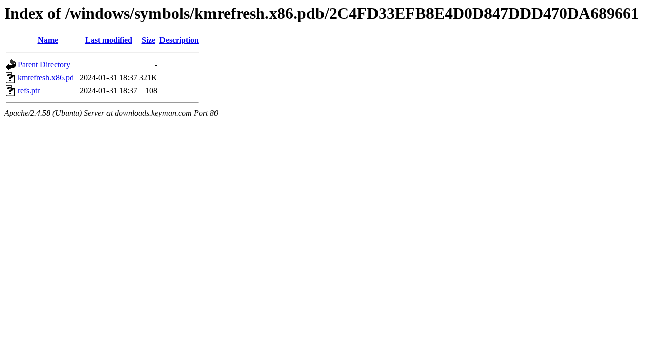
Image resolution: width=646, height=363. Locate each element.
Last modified (108, 40)
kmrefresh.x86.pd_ (48, 77)
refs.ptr (29, 90)
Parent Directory (44, 64)
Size (148, 40)
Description (179, 40)
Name (48, 40)
